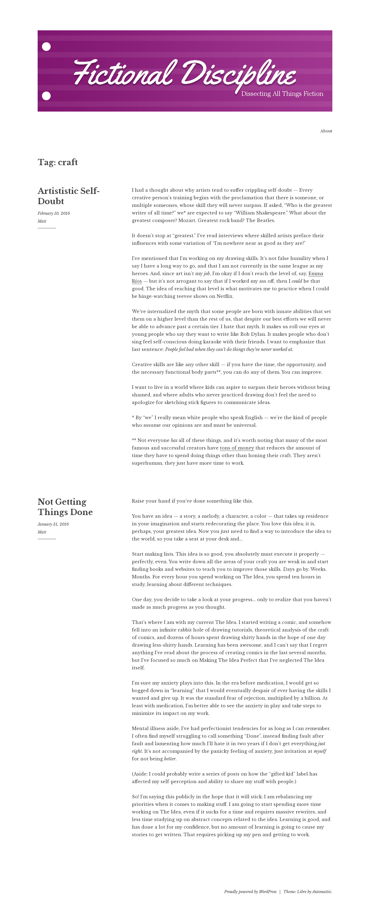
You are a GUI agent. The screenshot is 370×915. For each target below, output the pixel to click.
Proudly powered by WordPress (250, 891)
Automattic (321, 891)
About (326, 131)
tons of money (237, 448)
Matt (42, 221)
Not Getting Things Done (65, 507)
